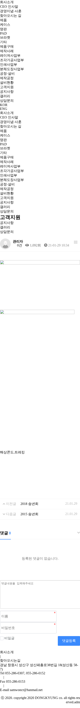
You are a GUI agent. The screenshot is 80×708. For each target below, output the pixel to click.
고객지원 (7, 87)
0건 (19, 245)
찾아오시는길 (10, 660)
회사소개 (7, 2)
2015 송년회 (29, 514)
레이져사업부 (10, 55)
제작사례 (7, 51)
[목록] (76, 242)
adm (77, 702)
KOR (3, 105)
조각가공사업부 (12, 60)
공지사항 (7, 91)
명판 (3, 29)
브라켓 (5, 37)
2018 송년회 (29, 504)
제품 (3, 20)
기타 (3, 42)
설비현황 (7, 82)
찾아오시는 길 (10, 15)
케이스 (5, 24)
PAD (3, 33)
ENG (3, 109)
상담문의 (7, 100)
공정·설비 (7, 73)
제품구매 (7, 46)
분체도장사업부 (12, 69)
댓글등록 (69, 641)
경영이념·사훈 (11, 11)
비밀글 (9, 638)
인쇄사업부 (8, 64)
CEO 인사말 (9, 6)
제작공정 (7, 78)
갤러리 (5, 96)
